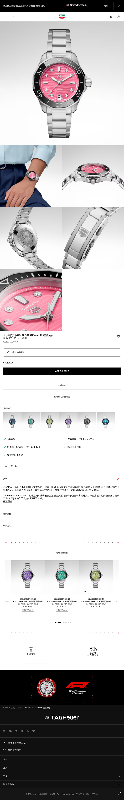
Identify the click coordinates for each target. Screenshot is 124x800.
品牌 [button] (5, 768)
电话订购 (12, 466)
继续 (108, 6)
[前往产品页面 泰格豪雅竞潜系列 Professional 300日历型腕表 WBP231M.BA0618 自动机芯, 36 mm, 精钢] (68, 421)
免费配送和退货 (15, 455)
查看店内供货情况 (62, 397)
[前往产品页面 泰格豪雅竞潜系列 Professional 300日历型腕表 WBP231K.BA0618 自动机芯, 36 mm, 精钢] (31, 421)
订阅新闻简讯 (14, 750)
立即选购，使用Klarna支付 (80, 439)
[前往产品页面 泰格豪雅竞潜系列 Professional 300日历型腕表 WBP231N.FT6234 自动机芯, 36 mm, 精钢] (106, 421)
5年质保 (11, 439)
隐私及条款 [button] (8, 784)
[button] (111, 16)
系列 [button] (5, 760)
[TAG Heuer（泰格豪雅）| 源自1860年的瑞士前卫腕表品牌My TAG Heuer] (62, 718)
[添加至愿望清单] (118, 336)
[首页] (62, 17)
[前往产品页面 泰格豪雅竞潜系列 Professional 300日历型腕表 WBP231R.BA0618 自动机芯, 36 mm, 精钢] (87, 421)
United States (78, 5)
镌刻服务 (31, 654)
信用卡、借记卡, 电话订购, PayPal (24, 447)
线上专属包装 (74, 447)
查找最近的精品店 (17, 743)
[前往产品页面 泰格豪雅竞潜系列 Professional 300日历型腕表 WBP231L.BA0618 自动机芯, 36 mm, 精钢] (50, 421)
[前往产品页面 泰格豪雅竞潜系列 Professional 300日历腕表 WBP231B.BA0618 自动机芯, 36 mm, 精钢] (12, 421)
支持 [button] (5, 776)
